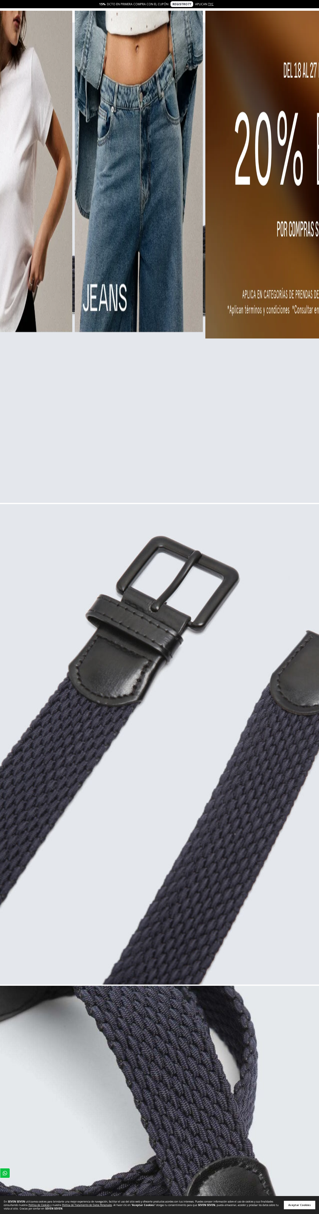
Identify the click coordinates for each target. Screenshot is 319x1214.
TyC (211, 4)
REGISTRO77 (181, 4)
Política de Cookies (39, 1205)
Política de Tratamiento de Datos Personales (87, 1205)
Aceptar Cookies (299, 1205)
